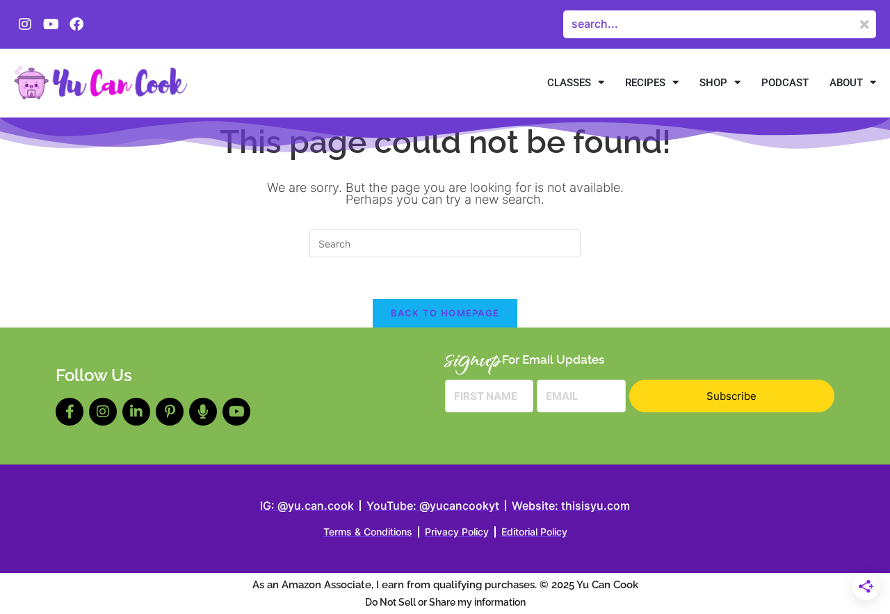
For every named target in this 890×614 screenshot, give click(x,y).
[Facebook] (76, 24)
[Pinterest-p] (170, 412)
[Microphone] (203, 412)
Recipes (645, 82)
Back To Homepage (445, 312)
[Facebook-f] (69, 412)
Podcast (785, 82)
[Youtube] (51, 24)
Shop (713, 82)
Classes (569, 82)
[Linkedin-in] (136, 412)
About (846, 82)
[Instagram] (25, 24)
